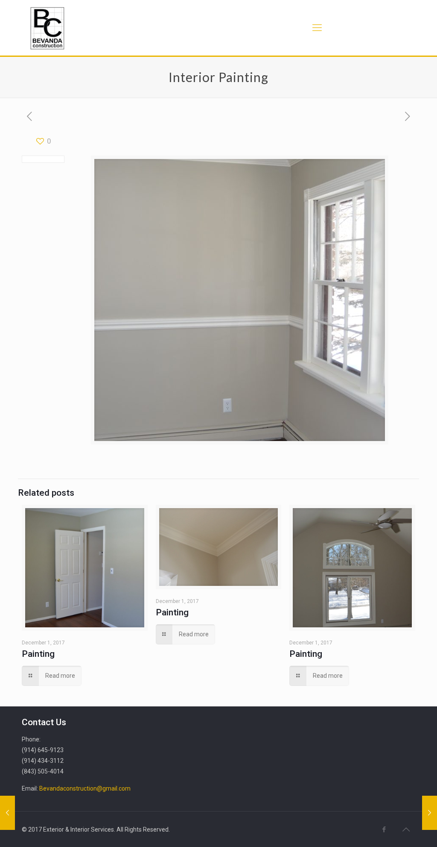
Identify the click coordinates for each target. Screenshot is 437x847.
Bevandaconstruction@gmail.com (85, 788)
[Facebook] (384, 829)
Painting (38, 654)
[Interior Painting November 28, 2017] (7, 813)
